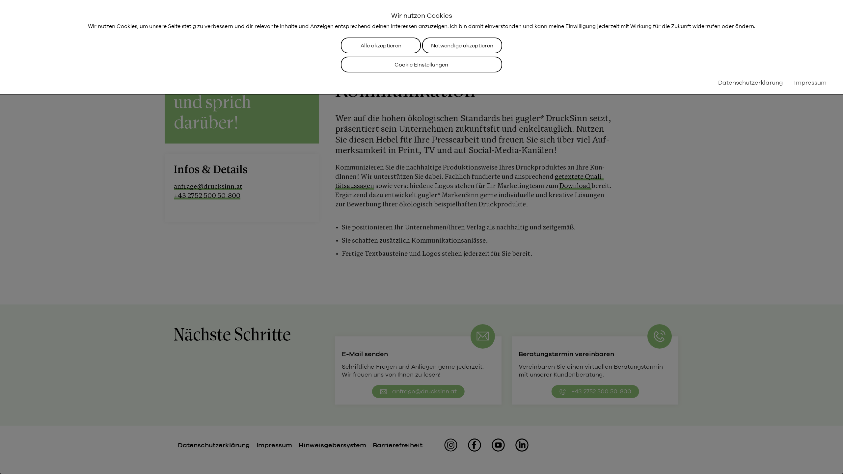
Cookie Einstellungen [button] (421, 64)
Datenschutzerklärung (750, 82)
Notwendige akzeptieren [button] (462, 45)
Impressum (810, 82)
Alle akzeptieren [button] (381, 45)
